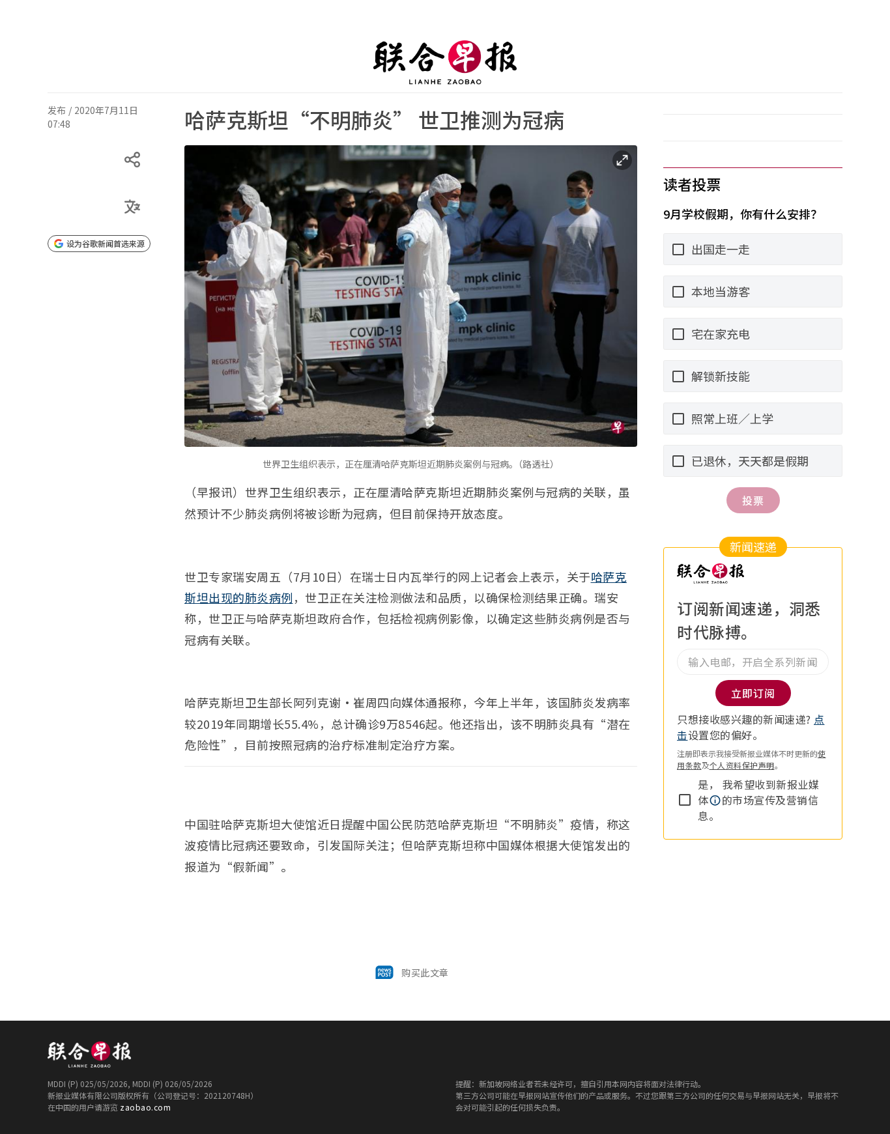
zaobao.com (145, 1107)
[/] (445, 62)
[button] (715, 800)
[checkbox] (685, 800)
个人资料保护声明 (742, 765)
